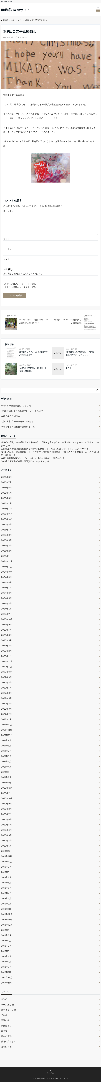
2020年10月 (7, 798)
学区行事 (5, 1020)
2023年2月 (6, 651)
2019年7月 (6, 877)
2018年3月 (6, 961)
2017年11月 (6, 982)
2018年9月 (6, 930)
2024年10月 (7, 571)
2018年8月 (6, 935)
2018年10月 (6, 924)
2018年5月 (6, 951)
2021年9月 (6, 740)
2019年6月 (6, 882)
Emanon (65, 1078)
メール (7, 249)
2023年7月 (6, 629)
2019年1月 (6, 909)
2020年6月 (6, 819)
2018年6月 (6, 946)
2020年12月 (7, 787)
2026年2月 (6, 503)
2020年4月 (6, 830)
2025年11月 (6, 514)
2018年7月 (6, 940)
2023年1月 (6, 656)
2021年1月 (6, 782)
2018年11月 (6, 919)
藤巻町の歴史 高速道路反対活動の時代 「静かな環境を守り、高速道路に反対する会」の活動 (46, 442)
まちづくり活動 (8, 1010)
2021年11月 (6, 730)
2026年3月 (6, 498)
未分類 (4, 1031)
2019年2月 (6, 903)
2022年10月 (7, 672)
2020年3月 (6, 835)
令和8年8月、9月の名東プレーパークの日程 (22, 411)
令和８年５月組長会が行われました (18, 426)
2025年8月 (6, 524)
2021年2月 (6, 777)
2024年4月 (6, 603)
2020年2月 (6, 840)
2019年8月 (6, 872)
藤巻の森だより (8, 1041)
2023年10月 (7, 619)
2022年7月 (6, 687)
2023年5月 (6, 640)
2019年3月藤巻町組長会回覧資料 (16, 461)
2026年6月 (6, 487)
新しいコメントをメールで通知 (21, 283)
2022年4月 (6, 703)
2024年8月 (6, 582)
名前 (6, 238)
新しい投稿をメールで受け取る (21, 287)
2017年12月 (6, 977)
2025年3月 (6, 545)
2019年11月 (6, 856)
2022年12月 (7, 661)
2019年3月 (6, 898)
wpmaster (23, 37)
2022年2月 (6, 714)
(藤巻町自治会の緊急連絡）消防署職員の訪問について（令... (80, 353)
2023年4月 (6, 645)
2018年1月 (6, 972)
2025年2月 (6, 550)
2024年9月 (6, 577)
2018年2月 (6, 967)
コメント (8, 211)
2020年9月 (6, 803)
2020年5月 (6, 824)
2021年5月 (6, 761)
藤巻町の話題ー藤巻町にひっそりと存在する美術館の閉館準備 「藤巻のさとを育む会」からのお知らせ (50, 452)
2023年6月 (6, 635)
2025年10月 (7, 519)
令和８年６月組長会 (10, 416)
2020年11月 (6, 793)
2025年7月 (6, 529)
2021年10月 (6, 735)
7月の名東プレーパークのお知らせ (17, 421)
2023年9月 (6, 624)
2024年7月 (6, 587)
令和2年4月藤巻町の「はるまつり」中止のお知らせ (25, 458)
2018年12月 (6, 914)
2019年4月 (6, 893)
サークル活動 (7, 1004)
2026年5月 (6, 492)
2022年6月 (6, 693)
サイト (6, 259)
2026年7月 (6, 482)
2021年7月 (6, 751)
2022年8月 (6, 682)
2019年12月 (6, 851)
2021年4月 (6, 766)
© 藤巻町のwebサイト (41, 1078)
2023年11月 (6, 614)
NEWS (4, 999)
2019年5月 (6, 888)
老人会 (68, 368)
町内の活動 (6, 1036)
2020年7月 (6, 814)
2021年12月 (6, 724)
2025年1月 (6, 556)
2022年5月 (6, 698)
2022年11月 (6, 666)
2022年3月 (6, 708)
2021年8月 (6, 745)
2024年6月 (6, 593)
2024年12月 (7, 561)
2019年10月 (6, 861)
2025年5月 (6, 540)
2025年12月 (7, 508)
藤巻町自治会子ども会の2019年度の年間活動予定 (33, 353)
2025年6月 (6, 535)
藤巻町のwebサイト (15, 9)
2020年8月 (6, 809)
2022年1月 (6, 719)
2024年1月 (6, 608)
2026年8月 (6, 477)
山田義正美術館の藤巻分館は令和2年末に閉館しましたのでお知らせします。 (37, 448)
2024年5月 (6, 598)
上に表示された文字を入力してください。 (23, 273)
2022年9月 (6, 677)
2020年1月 (6, 845)
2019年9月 (6, 866)
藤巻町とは (6, 1046)
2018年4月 (6, 956)
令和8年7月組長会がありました (16, 405)
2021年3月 (6, 772)
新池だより (6, 1025)
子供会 (4, 1015)
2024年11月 (6, 566)
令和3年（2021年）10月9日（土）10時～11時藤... (33, 369)
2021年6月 (6, 756)
